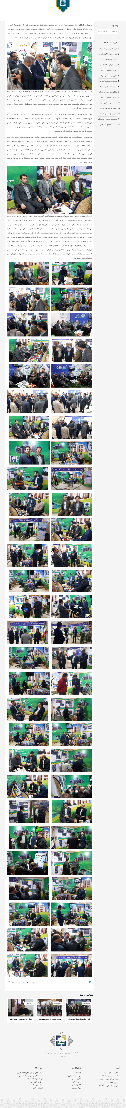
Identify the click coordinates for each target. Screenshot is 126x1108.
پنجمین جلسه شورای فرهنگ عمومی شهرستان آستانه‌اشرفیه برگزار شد (107, 108)
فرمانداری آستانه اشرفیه (34, 1079)
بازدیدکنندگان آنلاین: (111, 1072)
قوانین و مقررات (75, 1079)
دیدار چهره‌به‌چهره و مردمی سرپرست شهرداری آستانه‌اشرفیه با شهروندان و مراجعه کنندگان (107, 70)
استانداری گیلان (37, 1088)
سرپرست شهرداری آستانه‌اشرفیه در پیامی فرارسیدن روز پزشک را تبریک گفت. (107, 86)
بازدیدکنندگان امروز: (111, 1079)
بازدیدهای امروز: (112, 1076)
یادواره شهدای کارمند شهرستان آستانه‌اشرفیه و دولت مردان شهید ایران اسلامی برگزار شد (50, 1019)
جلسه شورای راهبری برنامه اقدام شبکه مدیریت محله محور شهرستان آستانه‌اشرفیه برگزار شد (107, 119)
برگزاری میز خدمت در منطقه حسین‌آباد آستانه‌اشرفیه (107, 92)
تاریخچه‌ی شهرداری (74, 1075)
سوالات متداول (76, 1088)
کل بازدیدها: (113, 1082)
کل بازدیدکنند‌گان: (111, 1086)
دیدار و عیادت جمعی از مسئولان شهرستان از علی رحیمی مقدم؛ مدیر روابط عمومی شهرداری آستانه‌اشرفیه (21, 1019)
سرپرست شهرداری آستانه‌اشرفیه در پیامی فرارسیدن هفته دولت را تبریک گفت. (107, 81)
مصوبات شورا (76, 1082)
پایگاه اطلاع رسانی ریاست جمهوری (31, 1075)
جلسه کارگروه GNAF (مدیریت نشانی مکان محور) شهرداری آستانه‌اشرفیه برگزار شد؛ (107, 65)
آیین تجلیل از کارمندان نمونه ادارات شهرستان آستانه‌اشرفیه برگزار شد (78, 1019)
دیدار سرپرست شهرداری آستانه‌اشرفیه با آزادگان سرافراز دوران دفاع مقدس (107, 103)
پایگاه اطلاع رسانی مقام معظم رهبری (30, 1072)
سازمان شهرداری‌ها (36, 1082)
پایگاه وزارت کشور (37, 1085)
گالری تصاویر (76, 1085)
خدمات (78, 1072)
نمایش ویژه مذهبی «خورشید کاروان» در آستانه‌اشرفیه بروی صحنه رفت (107, 114)
